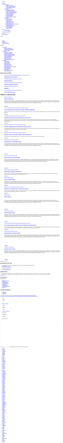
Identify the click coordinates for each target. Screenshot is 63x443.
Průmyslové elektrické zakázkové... (11, 84)
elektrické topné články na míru (33, 296)
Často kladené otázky (5, 283)
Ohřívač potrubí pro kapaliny (10, 7)
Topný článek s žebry (9, 21)
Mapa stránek (25, 295)
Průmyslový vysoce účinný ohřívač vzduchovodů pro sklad (16, 188)
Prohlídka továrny (7, 32)
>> (3, 261)
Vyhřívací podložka (9, 19)
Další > (2, 261)
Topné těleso (6, 17)
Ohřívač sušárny (7, 196)
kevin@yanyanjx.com (5, 311)
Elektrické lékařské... (8, 80)
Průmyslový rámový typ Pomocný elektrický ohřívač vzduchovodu (17, 134)
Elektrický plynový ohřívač (9, 248)
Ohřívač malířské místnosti (9, 179)
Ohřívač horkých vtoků (10, 23)
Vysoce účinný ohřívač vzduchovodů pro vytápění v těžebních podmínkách (19, 109)
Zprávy (3, 29)
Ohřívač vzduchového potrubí (11, 6)
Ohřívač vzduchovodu (9, 5)
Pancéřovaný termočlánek (10, 9)
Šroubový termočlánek (9, 14)
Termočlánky (26, 296)
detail (7, 106)
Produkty (3, 3)
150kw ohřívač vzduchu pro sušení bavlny (12, 171)
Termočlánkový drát (7, 57)
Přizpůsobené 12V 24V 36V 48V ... (11, 76)
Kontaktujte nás (4, 34)
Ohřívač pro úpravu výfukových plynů (12, 157)
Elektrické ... (6, 88)
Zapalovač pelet (8, 20)
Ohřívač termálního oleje (6, 286)
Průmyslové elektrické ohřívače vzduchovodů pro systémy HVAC (17, 117)
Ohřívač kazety (8, 18)
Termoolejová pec (9, 8)
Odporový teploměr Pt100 (10, 13)
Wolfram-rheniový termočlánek (9, 59)
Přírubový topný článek (10, 22)
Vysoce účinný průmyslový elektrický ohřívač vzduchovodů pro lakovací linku (20, 225)
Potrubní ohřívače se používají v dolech (12, 233)
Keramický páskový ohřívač (10, 25)
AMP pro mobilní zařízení (32, 295)
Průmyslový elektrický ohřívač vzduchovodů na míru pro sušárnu (17, 126)
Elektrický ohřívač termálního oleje (18, 296)
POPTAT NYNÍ (3, 275)
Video (3, 33)
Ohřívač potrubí (4, 285)
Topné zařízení (6, 4)
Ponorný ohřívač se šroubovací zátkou (10, 66)
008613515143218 (5, 303)
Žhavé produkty (19, 295)
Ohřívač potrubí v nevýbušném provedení (12, 141)
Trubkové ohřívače (9, 27)
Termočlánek (4, 51)
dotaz (5, 106)
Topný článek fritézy (9, 26)
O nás (3, 31)
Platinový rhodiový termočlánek (11, 11)
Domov (3, 2)
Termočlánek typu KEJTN (10, 10)
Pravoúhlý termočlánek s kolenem (11, 12)
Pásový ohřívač (8, 28)
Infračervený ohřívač (9, 24)
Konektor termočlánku (9, 15)
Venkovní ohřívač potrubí (9, 212)
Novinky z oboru (7, 30)
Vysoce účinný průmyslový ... (10, 92)
